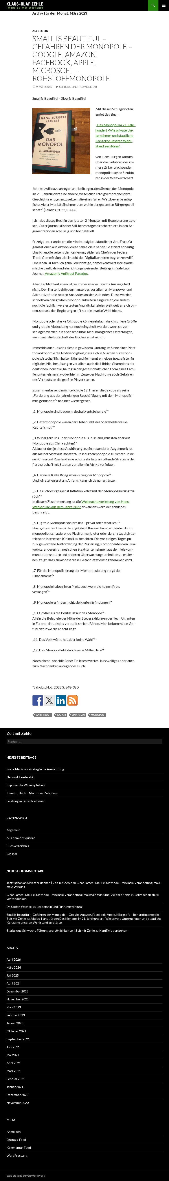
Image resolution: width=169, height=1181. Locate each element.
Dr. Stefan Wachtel (19, 906)
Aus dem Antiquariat (21, 838)
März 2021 (14, 1071)
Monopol (97, 714)
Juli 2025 (13, 975)
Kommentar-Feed (19, 1147)
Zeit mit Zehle (19, 733)
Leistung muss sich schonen (26, 801)
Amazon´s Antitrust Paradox (66, 273)
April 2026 (14, 959)
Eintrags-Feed (16, 1139)
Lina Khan (78, 714)
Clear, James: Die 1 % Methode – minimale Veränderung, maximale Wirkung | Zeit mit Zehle (68, 895)
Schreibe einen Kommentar (78, 86)
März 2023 (14, 1007)
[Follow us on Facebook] (37, 700)
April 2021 (14, 1063)
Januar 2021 (15, 1087)
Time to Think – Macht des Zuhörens (32, 793)
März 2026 (14, 967)
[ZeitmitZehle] (72, 700)
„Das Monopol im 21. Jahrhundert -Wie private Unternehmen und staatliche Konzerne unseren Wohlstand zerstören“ (116, 135)
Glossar (12, 854)
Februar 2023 (16, 1015)
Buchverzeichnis (18, 846)
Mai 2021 (13, 1055)
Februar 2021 (16, 1079)
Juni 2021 (13, 1047)
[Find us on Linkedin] (61, 700)
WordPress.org (17, 1155)
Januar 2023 (15, 1023)
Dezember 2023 (17, 991)
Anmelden (14, 1131)
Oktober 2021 (16, 1031)
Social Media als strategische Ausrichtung (35, 769)
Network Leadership (21, 777)
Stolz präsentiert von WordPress (26, 1175)
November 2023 (18, 999)
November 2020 (18, 1103)
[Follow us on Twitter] (49, 700)
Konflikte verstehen (113, 930)
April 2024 (14, 983)
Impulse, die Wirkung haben (26, 785)
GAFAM (61, 714)
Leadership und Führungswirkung (60, 906)
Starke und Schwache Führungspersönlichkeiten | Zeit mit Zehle (51, 930)
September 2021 (18, 1039)
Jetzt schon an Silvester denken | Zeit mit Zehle (39, 883)
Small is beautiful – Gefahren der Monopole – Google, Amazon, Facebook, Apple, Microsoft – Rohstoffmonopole (82, 58)
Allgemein (40, 30)
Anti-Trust (43, 714)
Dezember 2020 (17, 1095)
